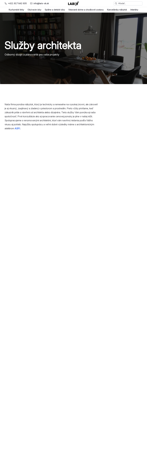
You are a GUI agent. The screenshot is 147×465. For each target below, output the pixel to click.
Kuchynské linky (16, 9)
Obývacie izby (34, 9)
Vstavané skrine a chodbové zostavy (86, 9)
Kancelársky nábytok (117, 9)
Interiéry (134, 9)
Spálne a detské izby (55, 9)
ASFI (17, 128)
